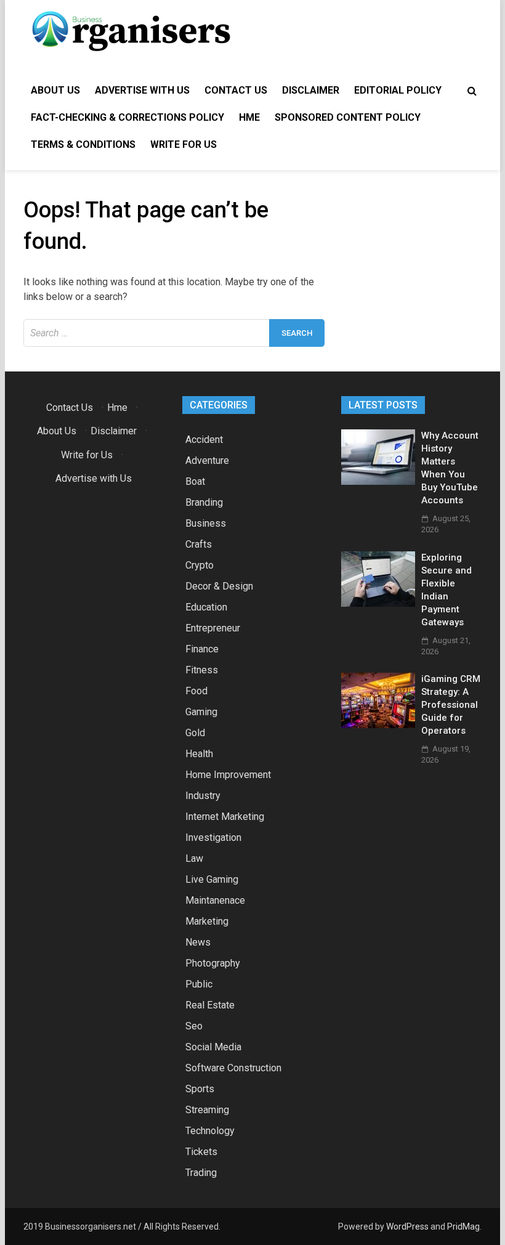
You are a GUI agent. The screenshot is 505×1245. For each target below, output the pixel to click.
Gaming (201, 712)
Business (205, 523)
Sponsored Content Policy (348, 117)
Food (196, 691)
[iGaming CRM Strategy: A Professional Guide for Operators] (378, 725)
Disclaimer (310, 90)
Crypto (199, 565)
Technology (210, 1131)
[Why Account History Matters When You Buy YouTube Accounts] (378, 481)
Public (198, 984)
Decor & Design (219, 586)
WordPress (407, 1226)
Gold (195, 733)
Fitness (201, 670)
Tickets (201, 1152)
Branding (204, 502)
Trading (201, 1172)
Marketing (206, 921)
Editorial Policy (398, 90)
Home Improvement (228, 775)
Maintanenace (215, 900)
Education (206, 607)
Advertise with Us (142, 90)
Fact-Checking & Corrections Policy (127, 117)
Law (194, 858)
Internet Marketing (224, 816)
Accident (204, 439)
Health (199, 754)
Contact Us (235, 90)
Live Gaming (211, 879)
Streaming (207, 1110)
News (198, 942)
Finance (202, 649)
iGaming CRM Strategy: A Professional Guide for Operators (450, 704)
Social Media (213, 1047)
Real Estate (210, 1005)
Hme (249, 117)
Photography (212, 963)
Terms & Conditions (83, 144)
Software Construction (233, 1068)
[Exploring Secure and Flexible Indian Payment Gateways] (378, 603)
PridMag (463, 1226)
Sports (199, 1089)
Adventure (207, 460)
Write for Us (183, 144)
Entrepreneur (212, 628)
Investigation (213, 837)
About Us (55, 90)
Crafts (198, 544)
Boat (195, 481)
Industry (202, 795)
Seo (194, 1026)
